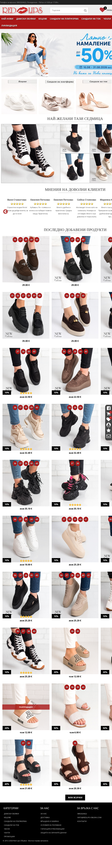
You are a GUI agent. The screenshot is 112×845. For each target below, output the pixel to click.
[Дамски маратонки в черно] (26, 483)
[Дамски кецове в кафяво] (75, 371)
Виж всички (75, 797)
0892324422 (82, 813)
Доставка (45, 817)
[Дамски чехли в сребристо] (75, 707)
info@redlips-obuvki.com (89, 817)
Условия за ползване (51, 825)
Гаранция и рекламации (52, 829)
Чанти (7, 832)
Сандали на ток (91, 18)
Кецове (43, 18)
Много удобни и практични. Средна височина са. (40, 206)
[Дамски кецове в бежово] (75, 539)
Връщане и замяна (50, 821)
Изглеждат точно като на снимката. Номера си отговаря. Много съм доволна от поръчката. (63, 208)
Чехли (7, 829)
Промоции (9, 836)
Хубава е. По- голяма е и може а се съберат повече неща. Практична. (17, 206)
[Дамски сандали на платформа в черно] (26, 763)
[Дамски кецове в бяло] (26, 539)
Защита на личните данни (54, 832)
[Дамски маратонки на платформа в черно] (75, 427)
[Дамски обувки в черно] (26, 315)
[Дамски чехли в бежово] (75, 651)
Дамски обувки (26, 18)
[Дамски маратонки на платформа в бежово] (26, 427)
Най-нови (7, 18)
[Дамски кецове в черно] (26, 371)
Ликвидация (9, 25)
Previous (4, 210)
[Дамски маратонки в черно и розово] (75, 483)
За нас (44, 813)
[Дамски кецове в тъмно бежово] (75, 595)
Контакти (82, 821)
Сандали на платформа (64, 18)
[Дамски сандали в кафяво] (75, 763)
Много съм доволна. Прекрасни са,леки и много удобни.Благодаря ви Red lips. (86, 208)
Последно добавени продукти (75, 229)
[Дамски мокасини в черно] (75, 259)
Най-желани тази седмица (75, 118)
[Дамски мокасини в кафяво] (26, 259)
